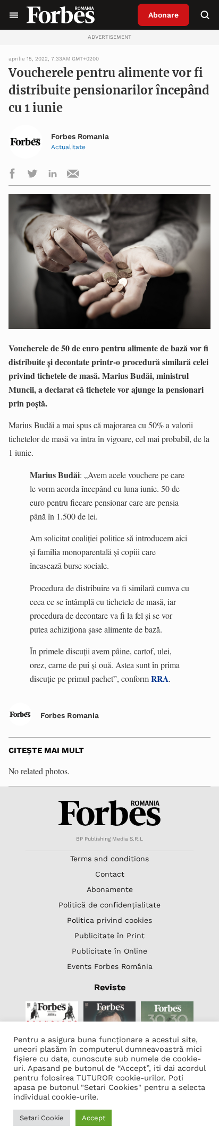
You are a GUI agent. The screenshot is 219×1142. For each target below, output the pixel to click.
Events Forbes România (110, 966)
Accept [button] (93, 1118)
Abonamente (110, 889)
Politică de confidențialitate (109, 905)
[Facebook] (12, 175)
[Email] (73, 175)
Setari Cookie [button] (42, 1118)
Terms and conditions (109, 858)
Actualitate (68, 147)
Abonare (163, 15)
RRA (160, 678)
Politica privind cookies (109, 920)
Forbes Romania (80, 137)
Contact (109, 874)
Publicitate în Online (109, 951)
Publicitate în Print (109, 935)
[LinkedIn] (53, 175)
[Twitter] (32, 175)
